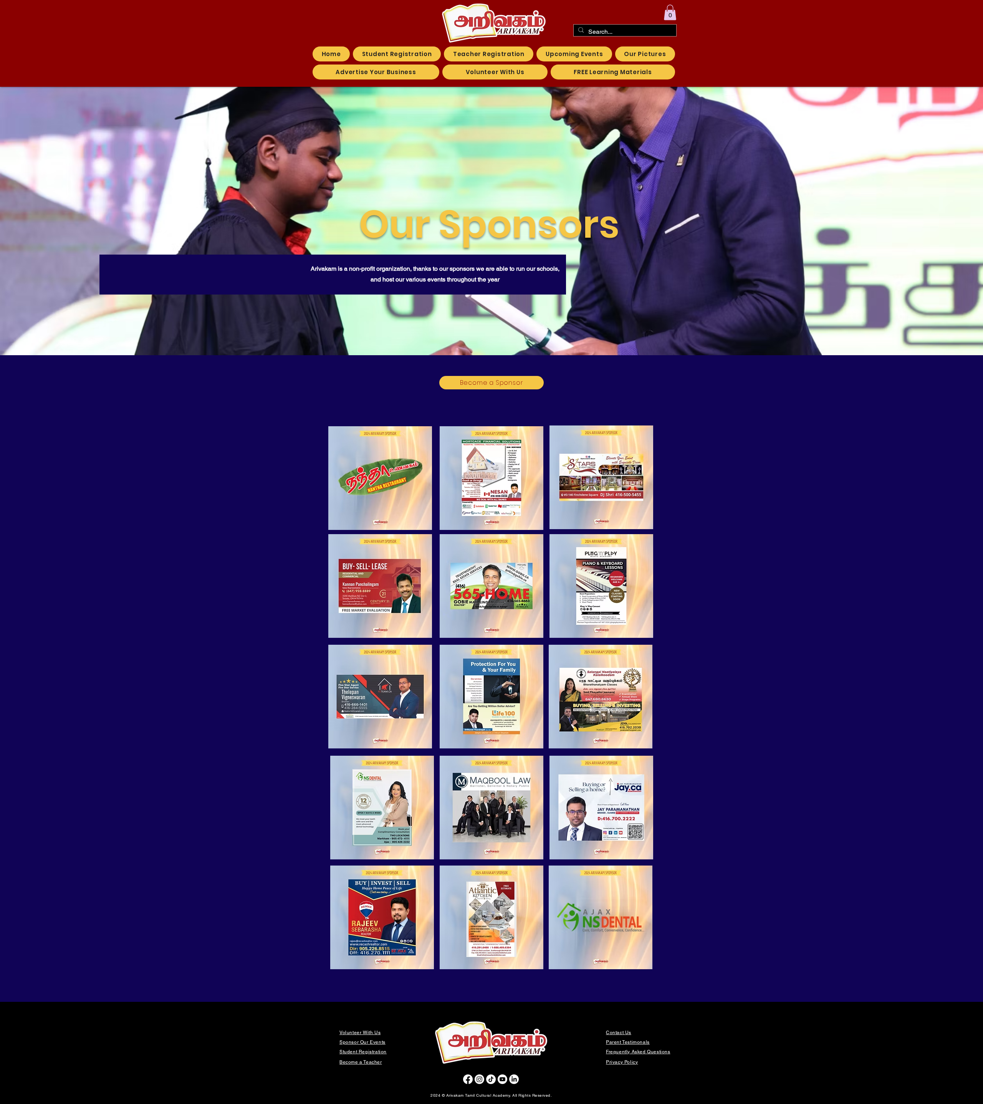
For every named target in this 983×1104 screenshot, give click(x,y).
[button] (670, 12)
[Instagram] (479, 1079)
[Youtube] (502, 1079)
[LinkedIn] (514, 1079)
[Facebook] (468, 1079)
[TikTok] (491, 1079)
